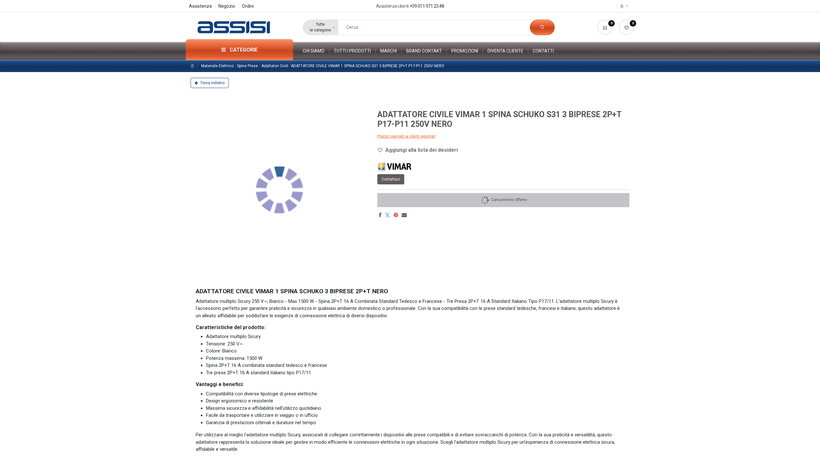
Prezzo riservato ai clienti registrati (406, 136)
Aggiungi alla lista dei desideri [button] (421, 150)
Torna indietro (212, 83)
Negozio (226, 6)
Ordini (248, 6)
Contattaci (390, 179)
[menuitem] (316, 51)
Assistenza (200, 6)
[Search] (542, 27)
